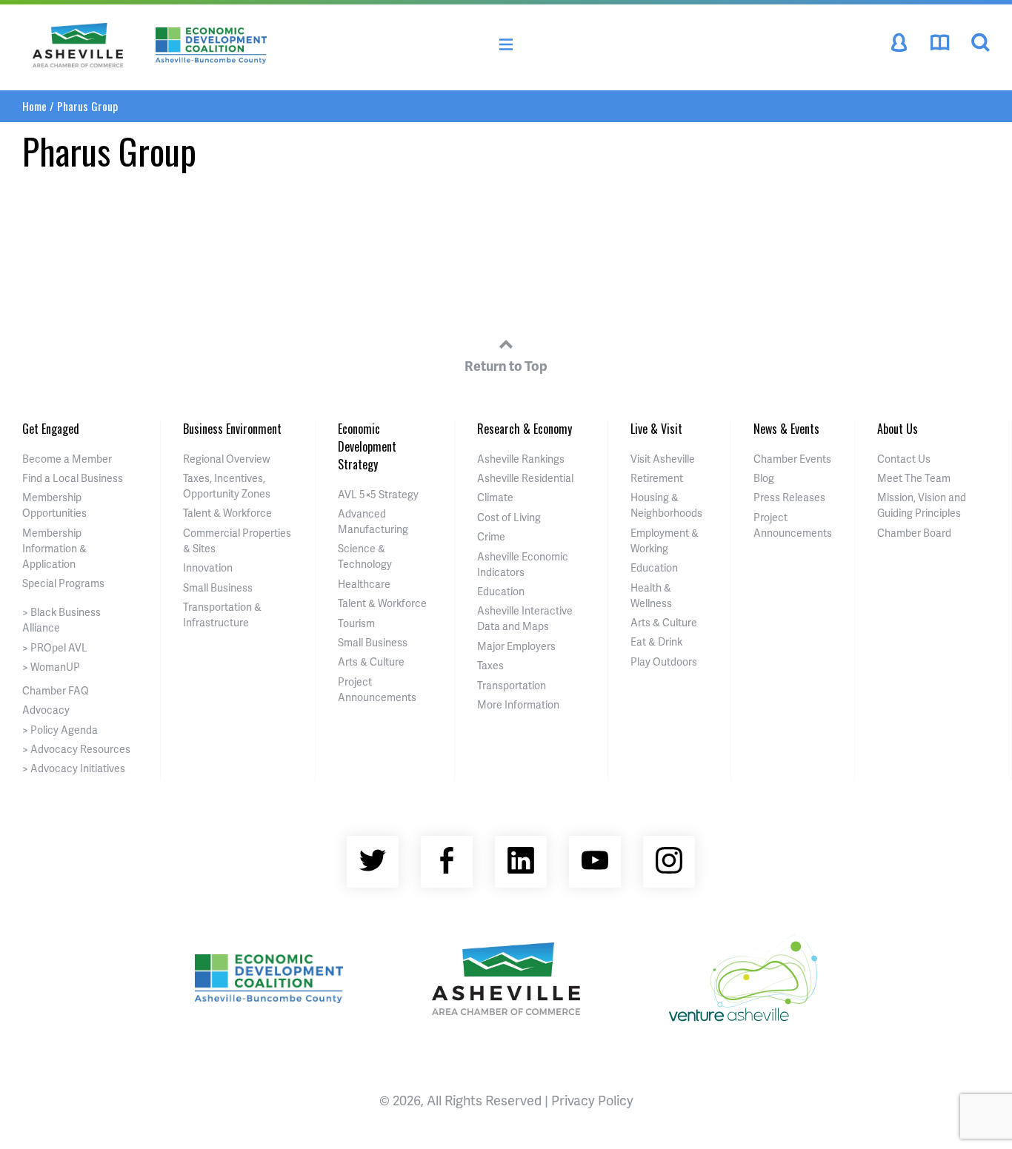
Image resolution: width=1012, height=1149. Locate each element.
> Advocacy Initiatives (73, 768)
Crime (491, 536)
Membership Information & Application (54, 548)
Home (34, 106)
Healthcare (364, 584)
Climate (495, 497)
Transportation (511, 685)
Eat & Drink (656, 641)
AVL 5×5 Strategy (378, 494)
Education (501, 591)
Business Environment (232, 429)
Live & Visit (656, 429)
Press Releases (789, 497)
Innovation (208, 567)
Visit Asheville (662, 459)
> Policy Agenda (60, 730)
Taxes (490, 665)
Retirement (656, 478)
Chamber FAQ (55, 690)
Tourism (356, 623)
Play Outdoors (663, 661)
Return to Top (506, 365)
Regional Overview (226, 459)
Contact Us (904, 459)
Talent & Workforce (227, 513)
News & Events (786, 429)
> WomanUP (51, 667)
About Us (897, 429)
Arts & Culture (371, 661)
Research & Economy (524, 429)
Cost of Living (509, 517)
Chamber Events (792, 459)
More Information (518, 704)
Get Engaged (50, 429)
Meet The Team (914, 478)
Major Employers (516, 646)
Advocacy (46, 710)
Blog (763, 478)
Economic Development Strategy (367, 446)
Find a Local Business (72, 478)
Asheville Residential (525, 478)
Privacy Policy (592, 1100)
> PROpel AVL (54, 647)
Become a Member (67, 459)
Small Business (218, 587)
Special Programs (63, 583)
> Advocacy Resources (76, 749)
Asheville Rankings (521, 459)
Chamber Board (914, 533)
